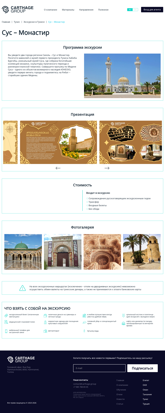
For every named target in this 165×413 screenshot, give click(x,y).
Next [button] (107, 168)
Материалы (68, 9)
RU (130, 9)
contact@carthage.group (84, 384)
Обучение (101, 16)
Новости (62, 16)
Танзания (147, 394)
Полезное (103, 9)
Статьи (119, 404)
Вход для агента (152, 9)
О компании (50, 9)
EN (135, 9)
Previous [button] (58, 168)
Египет (78, 16)
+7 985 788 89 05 (80, 387)
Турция (146, 404)
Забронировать (43, 203)
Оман (145, 389)
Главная (120, 380)
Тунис (145, 399)
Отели (119, 394)
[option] (42, 142)
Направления (86, 9)
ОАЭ (145, 385)
